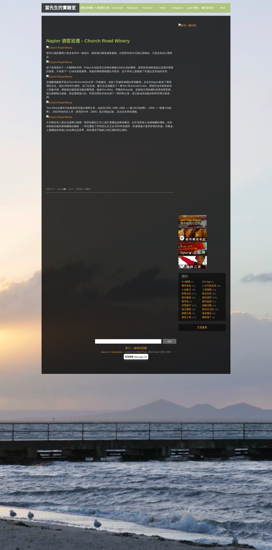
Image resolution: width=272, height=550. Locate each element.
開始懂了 (207, 317)
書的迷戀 (207, 301)
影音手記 (207, 293)
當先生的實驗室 (60, 7)
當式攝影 (186, 309)
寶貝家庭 (186, 285)
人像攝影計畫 (102, 7)
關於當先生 (207, 7)
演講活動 (207, 305)
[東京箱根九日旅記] (192, 226)
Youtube (147, 7)
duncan (60, 189)
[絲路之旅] (192, 267)
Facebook (117, 7)
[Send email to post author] (64, 189)
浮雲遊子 (79, 189)
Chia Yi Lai (141, 352)
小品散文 (186, 289)
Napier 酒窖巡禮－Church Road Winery (88, 40)
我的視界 (207, 297)
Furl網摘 (186, 281)
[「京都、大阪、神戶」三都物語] (192, 254)
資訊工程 (186, 317)
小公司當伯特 (209, 285)
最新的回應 (140, 348)
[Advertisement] (103, 27)
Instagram (177, 7)
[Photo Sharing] (59, 47)
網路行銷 (186, 313)
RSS (223, 7)
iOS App (206, 281)
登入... (128, 348)
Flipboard (132, 7)
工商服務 (207, 289)
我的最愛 (186, 297)
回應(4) (88, 189)
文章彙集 (202, 327)
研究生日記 (208, 309)
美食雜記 (207, 313)
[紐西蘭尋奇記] (192, 240)
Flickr (162, 7)
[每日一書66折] (187, 25)
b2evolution (117, 352)
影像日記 (186, 293)
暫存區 (185, 301)
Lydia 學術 (192, 7)
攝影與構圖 (87, 7)
